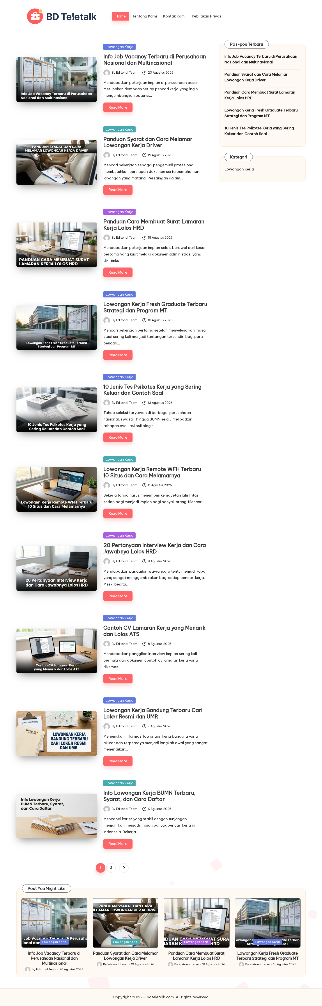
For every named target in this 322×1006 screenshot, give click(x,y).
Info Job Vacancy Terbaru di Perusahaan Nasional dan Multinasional (154, 59)
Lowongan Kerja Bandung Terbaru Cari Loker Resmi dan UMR (153, 713)
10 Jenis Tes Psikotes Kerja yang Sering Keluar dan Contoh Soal (152, 389)
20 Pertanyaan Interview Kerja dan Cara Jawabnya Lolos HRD (154, 548)
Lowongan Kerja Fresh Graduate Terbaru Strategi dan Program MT (155, 307)
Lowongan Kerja (119, 47)
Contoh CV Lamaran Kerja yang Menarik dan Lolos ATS (154, 630)
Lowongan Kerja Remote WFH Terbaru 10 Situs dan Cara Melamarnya (152, 472)
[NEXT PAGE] (124, 868)
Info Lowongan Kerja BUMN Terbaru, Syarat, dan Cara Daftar (149, 795)
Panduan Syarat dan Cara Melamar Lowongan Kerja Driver (147, 142)
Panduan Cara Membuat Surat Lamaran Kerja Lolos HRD (153, 224)
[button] (124, 868)
